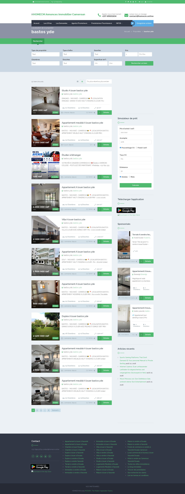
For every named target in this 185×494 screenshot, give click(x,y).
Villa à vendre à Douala (104, 453)
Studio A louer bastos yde (75, 90)
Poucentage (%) (128, 148)
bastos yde (77, 94)
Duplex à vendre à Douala (74, 458)
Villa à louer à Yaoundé (104, 447)
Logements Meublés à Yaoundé (107, 467)
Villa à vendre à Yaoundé (105, 455)
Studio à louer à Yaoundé (105, 461)
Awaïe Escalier (149, 238)
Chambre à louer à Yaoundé (75, 450)
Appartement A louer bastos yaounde (149, 308)
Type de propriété (38, 50)
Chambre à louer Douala (74, 447)
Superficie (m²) (100, 60)
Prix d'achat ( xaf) (127, 129)
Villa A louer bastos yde (73, 219)
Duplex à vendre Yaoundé (74, 461)
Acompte (123, 138)
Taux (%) (123, 155)
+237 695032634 (57, 1)
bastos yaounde (150, 311)
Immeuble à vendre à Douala (75, 470)
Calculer (135, 185)
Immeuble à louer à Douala (106, 441)
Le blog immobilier (134, 467)
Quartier (97, 50)
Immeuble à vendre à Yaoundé (76, 473)
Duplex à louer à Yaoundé (74, 453)
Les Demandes (61, 23)
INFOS (118, 23)
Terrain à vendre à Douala (74, 464)
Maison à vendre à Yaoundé (137, 444)
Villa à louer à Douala (104, 450)
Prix (126, 50)
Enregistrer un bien (144, 23)
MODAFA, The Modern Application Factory (99, 491)
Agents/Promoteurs (79, 23)
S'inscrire (149, 1)
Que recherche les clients (137, 473)
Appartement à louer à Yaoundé (76, 441)
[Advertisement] (92, 7)
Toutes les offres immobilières (138, 464)
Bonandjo (144, 274)
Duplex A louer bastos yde (75, 316)
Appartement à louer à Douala (76, 444)
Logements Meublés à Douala (107, 464)
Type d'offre (67, 50)
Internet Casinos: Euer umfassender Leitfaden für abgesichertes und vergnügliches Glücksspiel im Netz (133, 370)
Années (125, 177)
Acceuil (36, 23)
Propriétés (137, 31)
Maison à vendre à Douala (137, 441)
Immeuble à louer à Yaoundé (106, 444)
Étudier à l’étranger (71, 155)
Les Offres (48, 23)
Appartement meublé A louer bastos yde (82, 122)
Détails (106, 112)
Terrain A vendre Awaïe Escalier (146, 234)
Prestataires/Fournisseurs (101, 23)
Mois (133, 177)
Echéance (124, 167)
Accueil (127, 31)
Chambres (35, 60)
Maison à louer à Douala (104, 470)
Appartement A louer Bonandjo (146, 271)
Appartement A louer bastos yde (78, 187)
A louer (55, 112)
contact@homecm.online (41, 1)
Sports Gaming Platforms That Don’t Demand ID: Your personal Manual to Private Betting (136, 360)
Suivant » (55, 410)
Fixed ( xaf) (142, 148)
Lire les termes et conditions (138, 475)
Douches (66, 60)
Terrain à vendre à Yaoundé (75, 467)
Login (142, 1)
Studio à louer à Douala (104, 458)
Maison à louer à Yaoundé (105, 473)
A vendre (55, 177)
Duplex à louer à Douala (73, 455)
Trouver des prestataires (137, 470)
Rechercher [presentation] (38, 41)
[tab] (37, 41)
